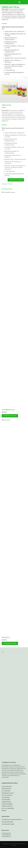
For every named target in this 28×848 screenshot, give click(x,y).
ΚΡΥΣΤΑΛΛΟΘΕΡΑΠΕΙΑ (8, 808)
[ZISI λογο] (6, 2)
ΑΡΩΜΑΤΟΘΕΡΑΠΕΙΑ (7, 804)
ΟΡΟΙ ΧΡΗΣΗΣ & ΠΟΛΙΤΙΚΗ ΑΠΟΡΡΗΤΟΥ (12, 819)
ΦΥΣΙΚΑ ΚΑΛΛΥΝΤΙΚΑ (7, 806)
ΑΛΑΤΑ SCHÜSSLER (7, 795)
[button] (19, 2)
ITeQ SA (14, 845)
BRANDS (4, 810)
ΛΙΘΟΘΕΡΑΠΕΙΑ (6, 797)
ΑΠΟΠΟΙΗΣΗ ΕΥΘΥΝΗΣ (7, 822)
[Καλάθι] (22, 2)
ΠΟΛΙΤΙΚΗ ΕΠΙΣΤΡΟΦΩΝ (8, 824)
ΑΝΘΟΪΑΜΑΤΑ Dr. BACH (8, 793)
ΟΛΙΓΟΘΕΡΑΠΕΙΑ (6, 799)
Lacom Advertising (14, 843)
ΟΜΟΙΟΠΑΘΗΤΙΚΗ (6, 788)
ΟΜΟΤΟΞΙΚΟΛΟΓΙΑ (7, 786)
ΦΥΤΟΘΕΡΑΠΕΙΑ (6, 791)
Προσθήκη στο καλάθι (15, 180)
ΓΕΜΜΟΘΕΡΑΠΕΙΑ (6, 802)
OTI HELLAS (10, 184)
